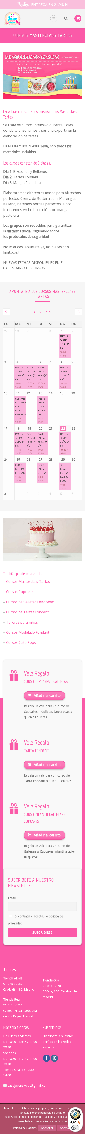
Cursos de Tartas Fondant (27, 612)
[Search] (66, 18)
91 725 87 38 (12, 984)
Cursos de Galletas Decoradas (30, 602)
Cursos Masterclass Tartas (28, 581)
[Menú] (53, 18)
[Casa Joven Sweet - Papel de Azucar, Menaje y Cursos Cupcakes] (18, 18)
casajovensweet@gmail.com (27, 1085)
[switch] (75, 1127)
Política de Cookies (25, 1128)
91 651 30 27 (12, 1005)
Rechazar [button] (47, 1128)
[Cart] (77, 18)
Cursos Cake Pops (21, 642)
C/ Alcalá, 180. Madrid (18, 989)
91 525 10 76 (51, 986)
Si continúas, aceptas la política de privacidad (35, 919)
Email (12, 898)
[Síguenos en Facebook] (46, 1058)
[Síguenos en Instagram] (54, 1058)
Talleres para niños (22, 622)
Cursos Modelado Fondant (27, 632)
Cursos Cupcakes (20, 591)
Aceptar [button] (65, 1128)
